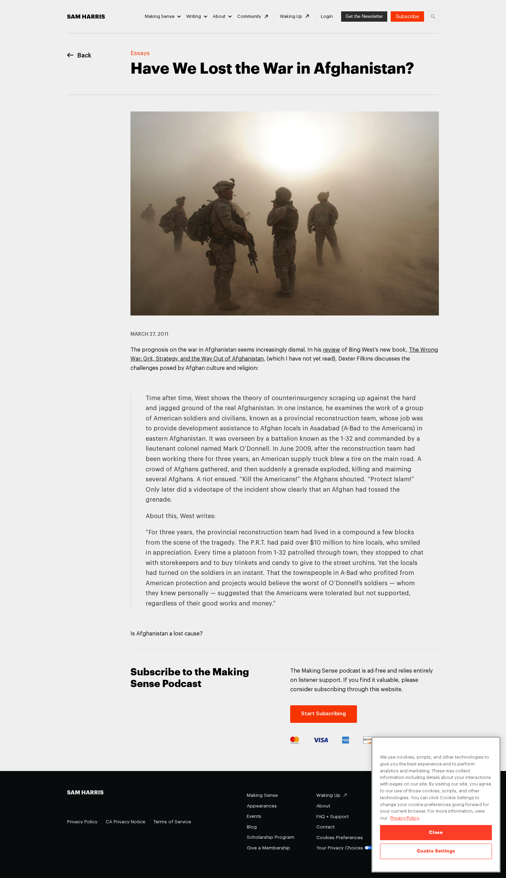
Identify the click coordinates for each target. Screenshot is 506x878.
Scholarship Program (270, 837)
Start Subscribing (323, 713)
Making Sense (160, 16)
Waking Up (291, 16)
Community (249, 16)
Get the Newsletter (364, 16)
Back (84, 55)
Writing (193, 16)
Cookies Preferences (339, 837)
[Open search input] (433, 16)
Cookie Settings (436, 851)
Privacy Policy (82, 822)
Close (436, 832)
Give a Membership (268, 848)
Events (254, 816)
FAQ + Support (332, 816)
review (331, 350)
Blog (252, 827)
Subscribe (407, 16)
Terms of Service (172, 822)
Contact (325, 827)
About (219, 16)
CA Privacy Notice (125, 822)
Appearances (262, 806)
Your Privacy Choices (339, 848)
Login (327, 16)
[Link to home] (86, 16)
